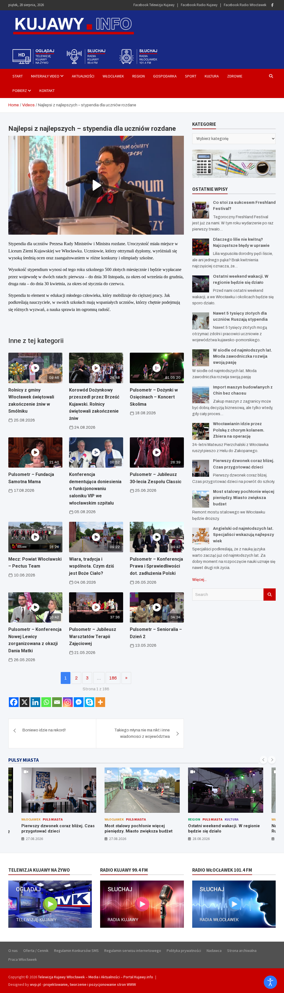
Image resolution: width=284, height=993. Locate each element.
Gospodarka (165, 76)
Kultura (212, 76)
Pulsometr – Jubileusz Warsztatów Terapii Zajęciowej (92, 636)
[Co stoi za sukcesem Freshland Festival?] (200, 210)
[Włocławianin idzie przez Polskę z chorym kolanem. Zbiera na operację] (200, 431)
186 (113, 678)
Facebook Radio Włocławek (245, 4)
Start (17, 76)
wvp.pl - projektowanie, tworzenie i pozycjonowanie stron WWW (83, 984)
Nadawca (214, 950)
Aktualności (83, 76)
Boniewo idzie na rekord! (44, 730)
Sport (190, 76)
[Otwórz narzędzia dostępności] (270, 982)
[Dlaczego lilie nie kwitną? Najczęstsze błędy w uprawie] (200, 247)
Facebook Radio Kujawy (199, 4)
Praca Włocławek (22, 959)
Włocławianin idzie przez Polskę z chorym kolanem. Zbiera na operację (238, 430)
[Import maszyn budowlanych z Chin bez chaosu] (200, 394)
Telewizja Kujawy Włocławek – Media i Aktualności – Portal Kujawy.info (95, 976)
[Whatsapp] (46, 702)
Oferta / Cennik (36, 950)
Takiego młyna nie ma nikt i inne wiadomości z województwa (142, 733)
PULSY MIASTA (23, 760)
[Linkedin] (35, 702)
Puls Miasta (53, 819)
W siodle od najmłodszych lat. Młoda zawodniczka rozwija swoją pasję (242, 356)
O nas (13, 950)
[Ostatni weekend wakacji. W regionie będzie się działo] (200, 283)
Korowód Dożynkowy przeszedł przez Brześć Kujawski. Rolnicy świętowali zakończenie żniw (94, 404)
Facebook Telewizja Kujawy (153, 4)
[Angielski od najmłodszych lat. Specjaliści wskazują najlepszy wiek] (200, 536)
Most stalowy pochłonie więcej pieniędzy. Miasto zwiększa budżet (243, 498)
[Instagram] (68, 702)
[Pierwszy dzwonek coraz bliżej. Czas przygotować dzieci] (200, 468)
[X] (24, 702)
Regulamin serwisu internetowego (132, 950)
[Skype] (89, 702)
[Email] (57, 702)
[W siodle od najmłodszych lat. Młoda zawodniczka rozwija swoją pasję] (200, 357)
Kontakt (47, 90)
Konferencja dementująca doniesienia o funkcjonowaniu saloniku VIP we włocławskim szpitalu (95, 488)
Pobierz (19, 90)
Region (138, 76)
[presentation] (263, 760)
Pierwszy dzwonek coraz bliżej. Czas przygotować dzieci (58, 828)
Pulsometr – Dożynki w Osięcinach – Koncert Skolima (154, 397)
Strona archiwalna (242, 950)
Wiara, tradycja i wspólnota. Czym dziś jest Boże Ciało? (91, 566)
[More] (100, 702)
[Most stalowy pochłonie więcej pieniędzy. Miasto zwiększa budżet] (200, 499)
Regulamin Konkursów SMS (76, 950)
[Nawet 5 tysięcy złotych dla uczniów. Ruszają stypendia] (200, 320)
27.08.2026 (34, 838)
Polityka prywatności (184, 950)
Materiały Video (45, 76)
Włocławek (113, 76)
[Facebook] (272, 5)
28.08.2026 (201, 838)
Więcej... (199, 580)
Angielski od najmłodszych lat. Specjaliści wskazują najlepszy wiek (243, 534)
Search (269, 594)
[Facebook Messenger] (78, 702)
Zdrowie (234, 76)
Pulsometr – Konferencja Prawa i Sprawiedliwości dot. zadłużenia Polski (156, 566)
